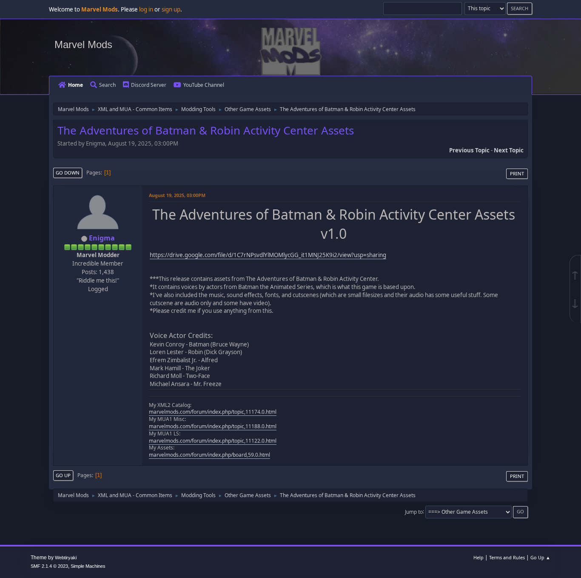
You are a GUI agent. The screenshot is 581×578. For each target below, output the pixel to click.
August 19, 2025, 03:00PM (177, 195)
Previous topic (469, 150)
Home (75, 85)
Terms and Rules (507, 557)
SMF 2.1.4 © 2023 (49, 566)
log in (146, 9)
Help (478, 557)
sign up (171, 9)
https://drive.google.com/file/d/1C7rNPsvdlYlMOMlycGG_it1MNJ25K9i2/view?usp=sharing (268, 255)
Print (517, 173)
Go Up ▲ (540, 557)
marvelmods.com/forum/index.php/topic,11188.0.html (212, 426)
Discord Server (148, 85)
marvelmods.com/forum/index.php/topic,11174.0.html (212, 411)
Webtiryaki (66, 557)
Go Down (68, 172)
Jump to (414, 511)
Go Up (63, 475)
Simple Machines (88, 566)
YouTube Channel (203, 85)
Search (107, 85)
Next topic (509, 150)
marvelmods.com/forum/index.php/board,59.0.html (209, 454)
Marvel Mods (83, 44)
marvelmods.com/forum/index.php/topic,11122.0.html (212, 440)
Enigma (102, 238)
